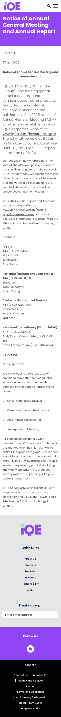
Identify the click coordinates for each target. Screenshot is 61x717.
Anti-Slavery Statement (30, 697)
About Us (30, 558)
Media (30, 590)
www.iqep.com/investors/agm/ (29, 133)
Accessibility (40, 675)
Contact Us (21, 675)
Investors (30, 577)
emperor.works (30, 708)
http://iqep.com (13, 364)
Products (30, 565)
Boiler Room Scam (30, 703)
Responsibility (30, 584)
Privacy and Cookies (30, 680)
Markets (30, 571)
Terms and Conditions (30, 692)
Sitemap (30, 686)
